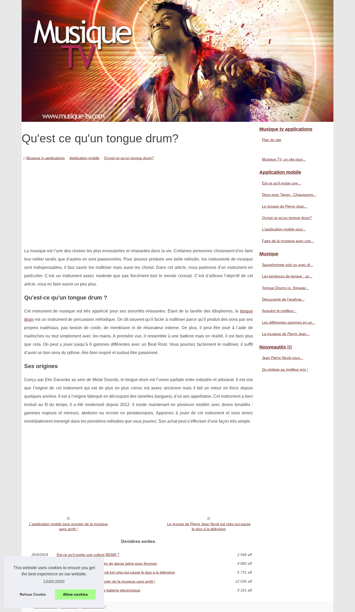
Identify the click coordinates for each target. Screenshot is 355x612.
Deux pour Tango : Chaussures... (289, 194)
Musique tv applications (45, 158)
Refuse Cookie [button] (33, 594)
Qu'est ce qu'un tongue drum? (129, 158)
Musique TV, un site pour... (284, 159)
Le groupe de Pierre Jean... (284, 206)
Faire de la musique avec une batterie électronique (98, 590)
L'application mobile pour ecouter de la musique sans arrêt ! (68, 526)
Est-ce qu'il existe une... (281, 183)
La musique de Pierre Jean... (286, 334)
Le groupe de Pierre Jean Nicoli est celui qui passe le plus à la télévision (209, 526)
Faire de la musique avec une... (288, 241)
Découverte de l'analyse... (283, 299)
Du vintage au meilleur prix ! (285, 369)
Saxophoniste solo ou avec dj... (287, 265)
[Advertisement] (138, 200)
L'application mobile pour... (284, 229)
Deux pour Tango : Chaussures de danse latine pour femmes (107, 563)
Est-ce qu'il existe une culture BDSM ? (88, 554)
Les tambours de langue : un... (287, 276)
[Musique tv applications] (177, 61)
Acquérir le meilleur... (279, 311)
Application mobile (84, 158)
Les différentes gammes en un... (288, 322)
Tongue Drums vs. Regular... (285, 288)
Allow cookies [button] (75, 594)
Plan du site (271, 140)
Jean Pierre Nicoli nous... (282, 358)
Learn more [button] (54, 581)
